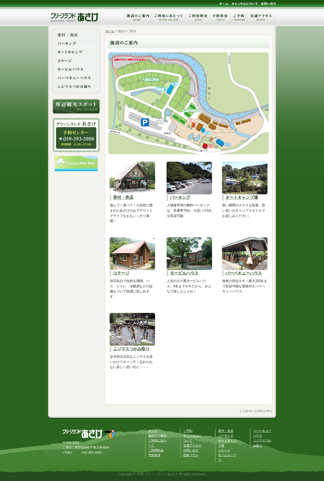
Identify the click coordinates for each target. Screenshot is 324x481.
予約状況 (154, 455)
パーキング (180, 197)
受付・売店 (123, 197)
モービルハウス (184, 273)
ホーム (110, 31)
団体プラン (190, 455)
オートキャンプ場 (242, 197)
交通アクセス (192, 445)
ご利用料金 (156, 450)
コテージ (121, 273)
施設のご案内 (157, 435)
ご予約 (187, 431)
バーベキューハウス (244, 273)
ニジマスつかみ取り (131, 349)
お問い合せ (190, 450)
